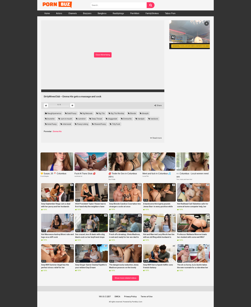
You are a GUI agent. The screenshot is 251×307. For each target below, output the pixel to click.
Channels (72, 13)
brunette (51, 119)
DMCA (117, 297)
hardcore (154, 119)
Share (159, 105)
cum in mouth (66, 119)
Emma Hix (127, 119)
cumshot (81, 119)
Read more (157, 138)
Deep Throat (96, 119)
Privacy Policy (130, 297)
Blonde (133, 113)
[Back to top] (242, 299)
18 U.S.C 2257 (105, 297)
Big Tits (101, 113)
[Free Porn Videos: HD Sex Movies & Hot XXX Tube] (57, 5)
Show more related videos (125, 278)
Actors (59, 13)
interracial (66, 124)
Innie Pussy (52, 124)
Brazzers (87, 13)
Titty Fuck (116, 124)
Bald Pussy (71, 113)
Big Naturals (87, 113)
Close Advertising (103, 55)
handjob (140, 119)
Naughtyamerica (54, 113)
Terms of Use (146, 297)
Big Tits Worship (117, 113)
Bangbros (102, 13)
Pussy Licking (82, 124)
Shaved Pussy (100, 124)
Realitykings (118, 13)
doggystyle (112, 119)
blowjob (145, 113)
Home (47, 13)
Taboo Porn (170, 13)
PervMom (134, 13)
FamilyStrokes (152, 13)
